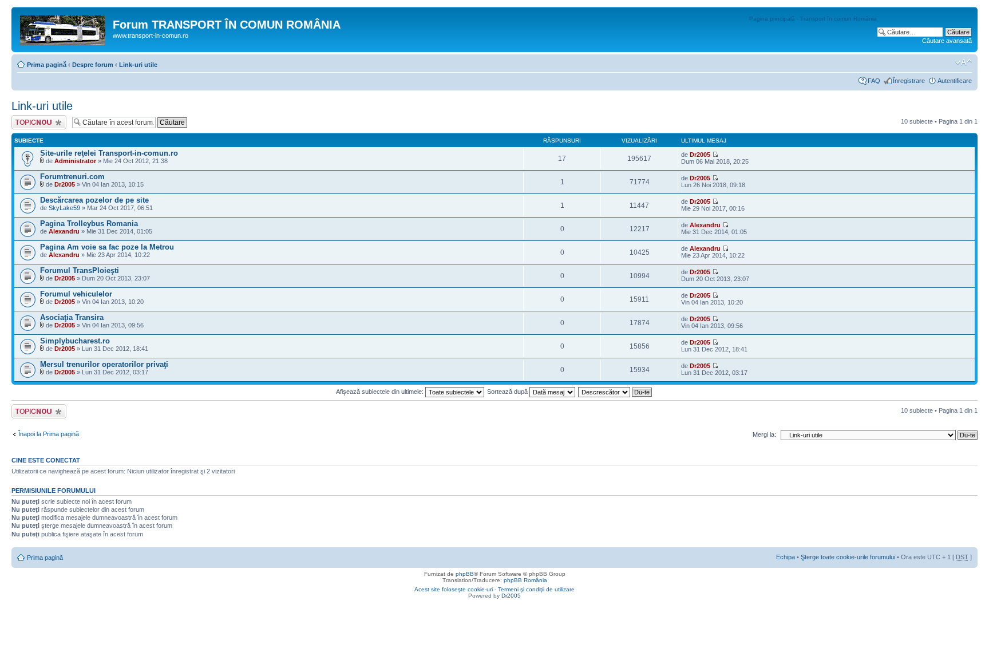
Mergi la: (764, 434)
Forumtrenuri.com (72, 176)
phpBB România (525, 580)
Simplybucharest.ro (75, 341)
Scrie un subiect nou (33, 122)
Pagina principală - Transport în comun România (813, 18)
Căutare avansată (947, 40)
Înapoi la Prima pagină (48, 433)
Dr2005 (700, 154)
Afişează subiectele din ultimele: (380, 391)
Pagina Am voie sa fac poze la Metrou (107, 247)
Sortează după (508, 391)
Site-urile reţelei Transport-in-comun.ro (109, 153)
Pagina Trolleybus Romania (89, 223)
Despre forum (92, 64)
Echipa (785, 557)
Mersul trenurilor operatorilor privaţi (104, 364)
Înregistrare (909, 80)
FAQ (874, 80)
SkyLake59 (64, 207)
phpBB (465, 574)
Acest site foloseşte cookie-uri (453, 589)
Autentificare (954, 80)
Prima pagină (46, 64)
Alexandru (64, 231)
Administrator (75, 160)
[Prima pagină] (63, 28)
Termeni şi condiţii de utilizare (536, 589)
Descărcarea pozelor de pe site (94, 200)
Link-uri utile (138, 64)
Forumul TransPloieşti (79, 270)
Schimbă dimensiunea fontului (963, 62)
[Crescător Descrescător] (615, 391)
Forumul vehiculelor (76, 294)
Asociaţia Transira (72, 317)
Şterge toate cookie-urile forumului (848, 557)
